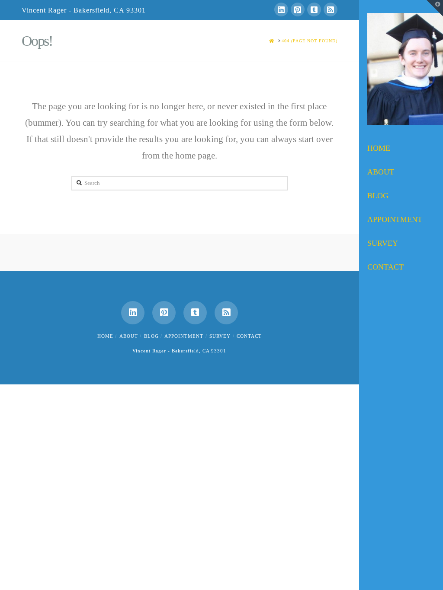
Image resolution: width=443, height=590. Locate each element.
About (128, 336)
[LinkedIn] (281, 9)
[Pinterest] (298, 9)
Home (105, 336)
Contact (249, 336)
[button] (435, 8)
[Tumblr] (314, 9)
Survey (220, 336)
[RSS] (330, 9)
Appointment (183, 336)
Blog (151, 336)
